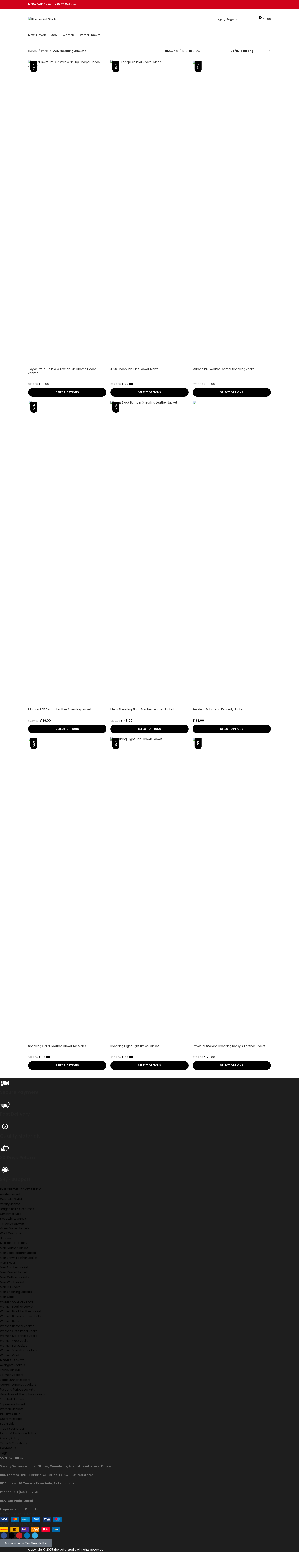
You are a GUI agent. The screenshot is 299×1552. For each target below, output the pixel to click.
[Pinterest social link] (259, 4)
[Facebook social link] (249, 4)
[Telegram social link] (268, 4)
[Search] (244, 19)
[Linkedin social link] (263, 4)
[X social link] (254, 4)
